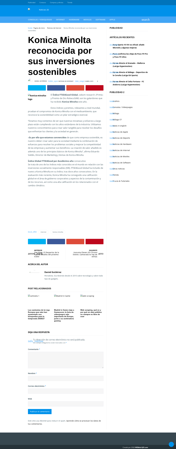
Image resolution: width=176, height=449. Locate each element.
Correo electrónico (37, 386)
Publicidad (31, 2)
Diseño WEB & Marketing (144, 2)
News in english (120, 126)
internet (43, 232)
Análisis (116, 101)
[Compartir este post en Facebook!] (56, 88)
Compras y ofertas (56, 2)
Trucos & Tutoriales (121, 181)
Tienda (69, 2)
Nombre (32, 373)
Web (30, 399)
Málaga (116, 113)
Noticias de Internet (54, 28)
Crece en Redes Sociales (147, 2)
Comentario (34, 349)
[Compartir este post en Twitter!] (37, 88)
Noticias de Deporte (121, 138)
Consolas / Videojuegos (40, 19)
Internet (60, 19)
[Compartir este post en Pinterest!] (94, 88)
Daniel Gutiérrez (41, 81)
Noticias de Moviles (121, 156)
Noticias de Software (122, 162)
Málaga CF (117, 119)
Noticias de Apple (120, 132)
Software (100, 19)
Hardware (74, 19)
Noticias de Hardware (122, 144)
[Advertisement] (47, 209)
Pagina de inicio (39, 28)
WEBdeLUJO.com (141, 447)
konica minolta (58, 232)
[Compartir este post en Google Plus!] (75, 88)
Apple (112, 19)
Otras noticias (119, 168)
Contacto (42, 2)
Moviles (87, 19)
